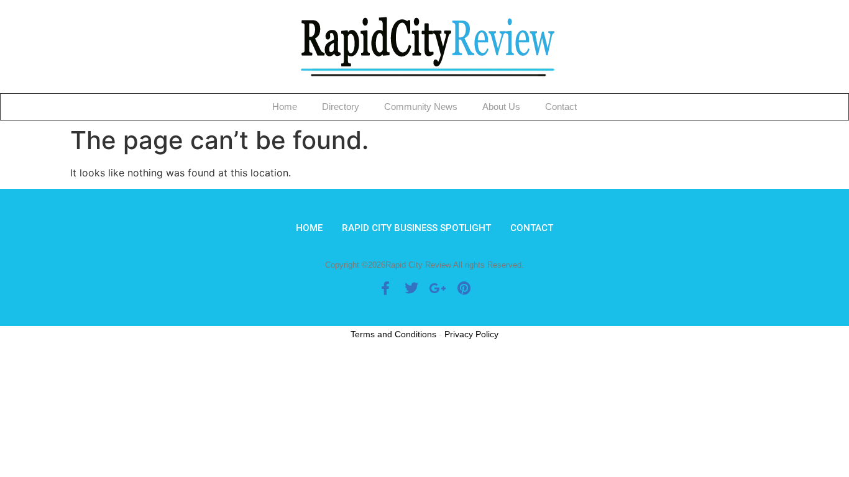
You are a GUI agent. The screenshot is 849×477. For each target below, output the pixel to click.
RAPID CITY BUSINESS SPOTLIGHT (416, 228)
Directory (340, 106)
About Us (501, 106)
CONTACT (531, 228)
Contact (561, 106)
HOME (309, 228)
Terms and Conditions (393, 334)
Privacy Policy (471, 334)
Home (284, 106)
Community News (420, 106)
